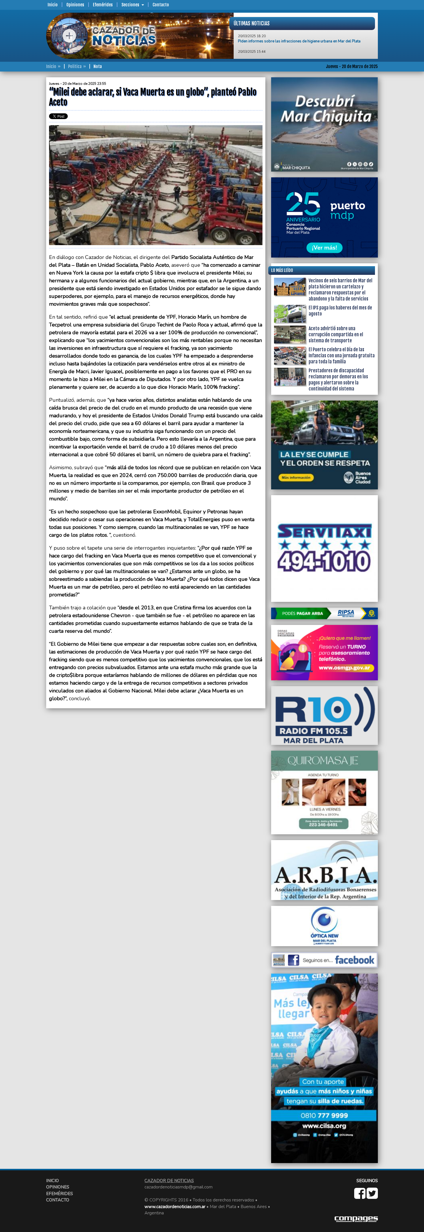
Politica (75, 66)
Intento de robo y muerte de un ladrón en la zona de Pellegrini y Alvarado (299, 41)
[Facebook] (360, 1196)
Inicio (53, 4)
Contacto (161, 4)
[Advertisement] (23, 163)
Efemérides (103, 4)
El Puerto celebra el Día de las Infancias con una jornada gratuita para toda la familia (342, 356)
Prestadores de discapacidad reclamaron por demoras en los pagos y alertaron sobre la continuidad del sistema (338, 380)
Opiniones (75, 4)
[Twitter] (372, 1196)
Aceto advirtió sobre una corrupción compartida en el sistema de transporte (336, 334)
